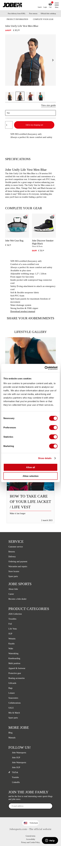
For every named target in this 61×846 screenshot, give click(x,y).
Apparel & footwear (16, 668)
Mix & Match (14, 713)
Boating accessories (16, 678)
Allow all (30, 467)
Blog (10, 733)
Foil (10, 624)
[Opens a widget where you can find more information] (50, 841)
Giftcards (12, 683)
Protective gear (14, 673)
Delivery (12, 556)
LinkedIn (15, 782)
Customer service (15, 547)
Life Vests (12, 629)
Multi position (14, 663)
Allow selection (30, 476)
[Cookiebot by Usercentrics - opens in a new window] (45, 368)
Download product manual (22, 311)
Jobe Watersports (18, 753)
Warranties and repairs (17, 566)
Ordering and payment (17, 561)
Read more (30, 482)
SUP (10, 634)
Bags (10, 688)
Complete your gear (43, 19)
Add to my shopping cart (34, 125)
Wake (10, 648)
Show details (45, 458)
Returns (11, 552)
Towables (12, 619)
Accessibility (30, 839)
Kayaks (11, 643)
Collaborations (14, 703)
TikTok (14, 772)
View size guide (48, 105)
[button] (53, 60)
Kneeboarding (14, 658)
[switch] (53, 427)
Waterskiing (13, 653)
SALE (11, 708)
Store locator (14, 571)
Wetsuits (11, 639)
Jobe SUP (15, 757)
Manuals (11, 738)
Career (11, 594)
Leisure (11, 693)
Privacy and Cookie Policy (30, 842)
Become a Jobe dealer (17, 599)
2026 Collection (15, 614)
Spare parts (13, 576)
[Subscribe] (49, 806)
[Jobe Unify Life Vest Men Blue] (30, 359)
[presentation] (52, 234)
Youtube (15, 777)
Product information (17, 19)
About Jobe (13, 589)
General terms (30, 836)
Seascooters (13, 698)
